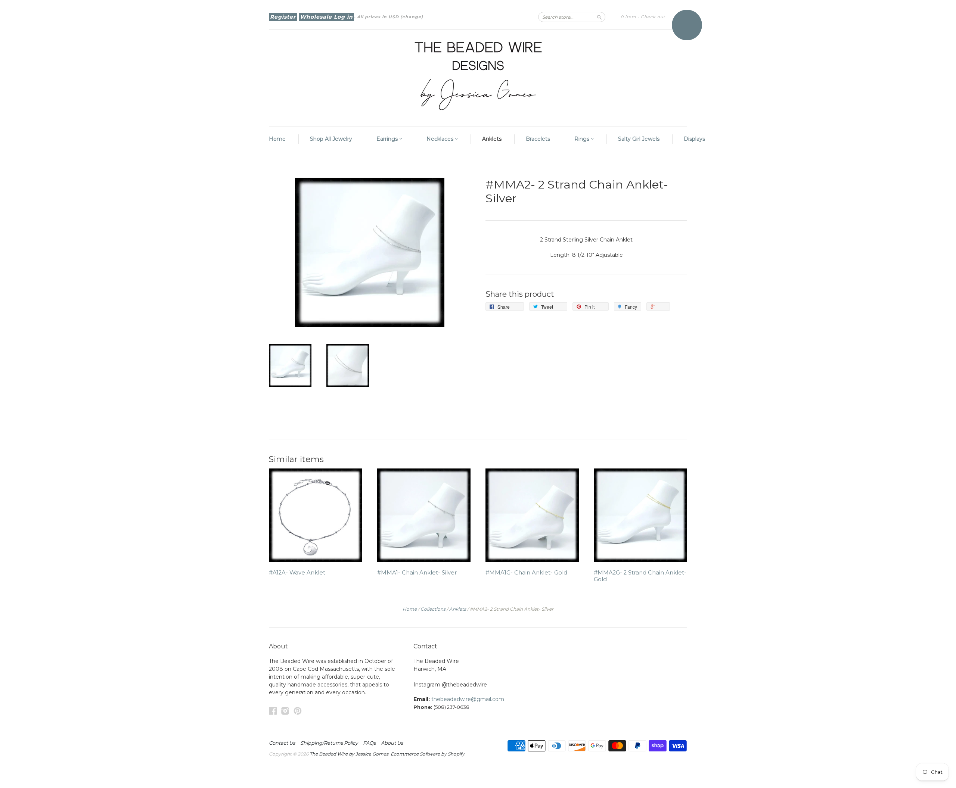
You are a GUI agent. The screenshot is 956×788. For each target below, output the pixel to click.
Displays (694, 139)
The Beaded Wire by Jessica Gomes (349, 754)
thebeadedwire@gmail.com (467, 699)
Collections (433, 609)
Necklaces (440, 139)
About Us (392, 742)
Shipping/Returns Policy (329, 742)
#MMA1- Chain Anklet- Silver (417, 572)
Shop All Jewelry (331, 139)
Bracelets (538, 139)
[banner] (478, 74)
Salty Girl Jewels (638, 139)
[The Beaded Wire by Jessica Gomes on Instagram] (285, 711)
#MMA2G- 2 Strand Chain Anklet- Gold (640, 576)
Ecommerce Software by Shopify (428, 754)
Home (277, 139)
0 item (628, 16)
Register (283, 16)
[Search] (599, 17)
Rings (582, 139)
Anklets (492, 139)
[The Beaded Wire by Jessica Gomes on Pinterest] (298, 711)
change (411, 16)
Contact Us (282, 742)
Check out (653, 16)
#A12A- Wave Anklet (297, 572)
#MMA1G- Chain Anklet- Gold (526, 572)
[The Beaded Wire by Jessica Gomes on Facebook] (273, 711)
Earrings (387, 139)
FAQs (369, 742)
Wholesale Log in (326, 16)
